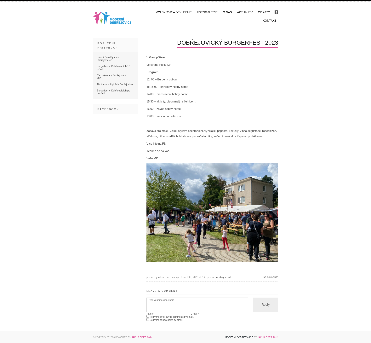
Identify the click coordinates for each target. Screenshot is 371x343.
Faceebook (108, 109)
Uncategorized (222, 277)
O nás (227, 12)
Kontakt (269, 20)
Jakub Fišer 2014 (142, 337)
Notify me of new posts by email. (166, 320)
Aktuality (245, 12)
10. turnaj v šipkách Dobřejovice (115, 84)
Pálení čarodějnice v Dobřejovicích (108, 58)
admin (161, 277)
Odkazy (264, 12)
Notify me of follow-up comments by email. (172, 317)
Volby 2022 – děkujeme (174, 12)
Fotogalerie (207, 12)
